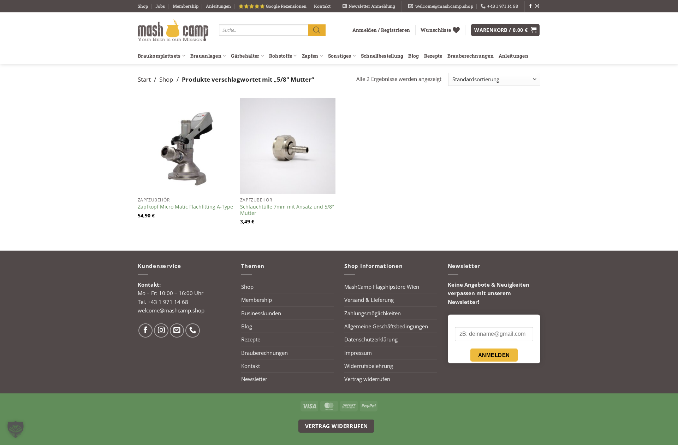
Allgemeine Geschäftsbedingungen (386, 326)
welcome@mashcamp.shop (171, 310)
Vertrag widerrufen (367, 378)
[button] (369, 6)
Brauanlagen (205, 56)
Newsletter (254, 378)
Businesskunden (261, 313)
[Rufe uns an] (192, 330)
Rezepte (433, 56)
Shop (143, 6)
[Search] (317, 29)
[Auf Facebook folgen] (531, 6)
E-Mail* (463, 321)
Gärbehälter (245, 56)
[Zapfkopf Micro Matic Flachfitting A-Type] (185, 146)
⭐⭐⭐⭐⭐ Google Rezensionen (272, 6)
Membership (185, 6)
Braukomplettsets (159, 56)
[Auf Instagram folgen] (537, 6)
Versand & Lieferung (369, 299)
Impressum (358, 352)
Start (144, 79)
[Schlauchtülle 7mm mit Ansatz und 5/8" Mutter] (287, 146)
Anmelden (494, 355)
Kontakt (322, 6)
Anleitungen (218, 6)
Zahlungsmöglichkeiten (372, 313)
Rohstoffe (280, 56)
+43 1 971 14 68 (168, 301)
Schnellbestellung (382, 56)
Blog (413, 56)
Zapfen (310, 56)
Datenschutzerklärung (371, 339)
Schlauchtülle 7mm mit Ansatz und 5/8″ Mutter (287, 210)
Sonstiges (339, 56)
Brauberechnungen (470, 56)
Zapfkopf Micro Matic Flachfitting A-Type (185, 207)
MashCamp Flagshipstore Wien (381, 286)
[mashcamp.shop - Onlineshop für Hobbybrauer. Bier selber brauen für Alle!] (173, 30)
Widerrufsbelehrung (368, 365)
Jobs (160, 6)
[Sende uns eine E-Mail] (177, 330)
